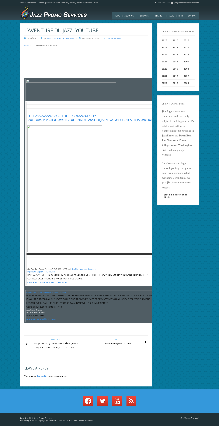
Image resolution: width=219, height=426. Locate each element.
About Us (129, 15)
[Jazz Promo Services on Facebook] (88, 402)
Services (144, 15)
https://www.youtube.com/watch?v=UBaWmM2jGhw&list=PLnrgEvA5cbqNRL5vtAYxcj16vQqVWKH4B (90, 118)
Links (181, 15)
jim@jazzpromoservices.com (186, 2)
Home (117, 15)
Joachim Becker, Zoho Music (175, 196)
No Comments (114, 38)
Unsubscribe (31, 292)
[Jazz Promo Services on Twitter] (102, 402)
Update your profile (44, 292)
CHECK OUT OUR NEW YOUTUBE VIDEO (47, 282)
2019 (175, 40)
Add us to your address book (41, 319)
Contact (192, 15)
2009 (186, 61)
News (171, 15)
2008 (186, 68)
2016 (175, 61)
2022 (164, 68)
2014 (175, 75)
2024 (164, 54)
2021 (164, 75)
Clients (159, 15)
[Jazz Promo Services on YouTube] (117, 402)
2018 (175, 47)
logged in (42, 376)
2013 (175, 82)
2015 (175, 68)
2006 (186, 82)
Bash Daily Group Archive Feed (60, 38)
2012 (186, 40)
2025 (164, 47)
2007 (186, 75)
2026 (164, 40)
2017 (175, 54)
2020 (164, 82)
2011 (186, 47)
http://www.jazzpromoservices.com (41, 272)
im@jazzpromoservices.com (84, 269)
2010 (186, 54)
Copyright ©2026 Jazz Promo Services (36, 418)
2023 (164, 61)
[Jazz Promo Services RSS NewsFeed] (131, 402)
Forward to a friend (59, 292)
